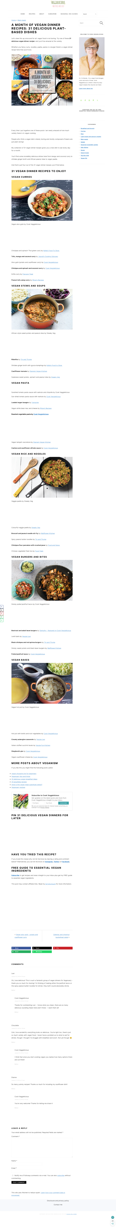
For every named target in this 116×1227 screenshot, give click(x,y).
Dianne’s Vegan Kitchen (38, 371)
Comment (15, 1136)
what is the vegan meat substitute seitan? (26, 785)
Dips (82, 134)
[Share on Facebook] (1, 606)
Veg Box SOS (85, 155)
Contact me (58, 1205)
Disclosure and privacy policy (58, 1201)
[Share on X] (1, 610)
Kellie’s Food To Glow (51, 250)
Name (14, 1161)
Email (14, 1168)
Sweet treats (85, 152)
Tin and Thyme (26, 359)
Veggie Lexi (26, 636)
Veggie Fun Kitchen (43, 745)
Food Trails (39, 551)
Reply (13, 990)
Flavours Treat (28, 274)
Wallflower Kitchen (48, 533)
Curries (83, 131)
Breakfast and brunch (87, 128)
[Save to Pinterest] (1, 613)
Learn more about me (86, 88)
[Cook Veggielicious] (58, 9)
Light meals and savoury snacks (91, 136)
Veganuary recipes (18, 787)
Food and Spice (54, 545)
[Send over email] (1, 617)
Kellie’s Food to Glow (54, 365)
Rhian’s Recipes (38, 280)
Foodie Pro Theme (71, 1214)
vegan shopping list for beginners (23, 774)
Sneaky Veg (55, 377)
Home (13, 20)
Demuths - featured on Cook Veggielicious (55, 630)
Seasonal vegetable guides (89, 144)
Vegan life (84, 158)
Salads (83, 142)
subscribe (61, 1175)
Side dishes (84, 147)
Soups (83, 150)
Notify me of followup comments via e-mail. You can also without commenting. (40, 1177)
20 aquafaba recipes (19, 782)
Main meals (22, 20)
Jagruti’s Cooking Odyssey (48, 256)
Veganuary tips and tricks (20, 776)
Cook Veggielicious (51, 262)
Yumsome (35, 402)
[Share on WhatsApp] (1, 620)
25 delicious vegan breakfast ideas (24, 779)
